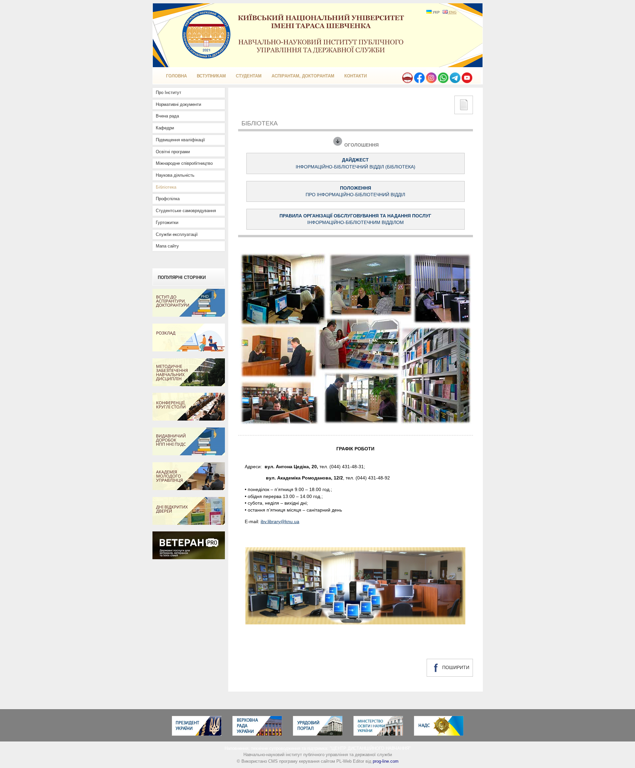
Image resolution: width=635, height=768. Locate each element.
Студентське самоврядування (186, 210)
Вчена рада (167, 115)
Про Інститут (168, 92)
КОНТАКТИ (355, 75)
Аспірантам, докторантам (303, 75)
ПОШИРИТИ (455, 667)
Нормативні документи (178, 104)
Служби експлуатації (177, 234)
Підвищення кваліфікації (180, 139)
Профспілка (168, 198)
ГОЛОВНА (176, 75)
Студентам (249, 75)
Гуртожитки (167, 222)
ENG (452, 12)
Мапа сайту (167, 246)
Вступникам (211, 75)
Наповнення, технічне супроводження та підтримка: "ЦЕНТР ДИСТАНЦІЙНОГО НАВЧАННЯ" (318, 748)
